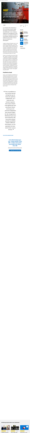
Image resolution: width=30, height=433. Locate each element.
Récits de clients (23, 48)
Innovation (5, 10)
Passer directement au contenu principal (4, 0)
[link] (15, 150)
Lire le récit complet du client (8, 135)
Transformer (6, 9)
